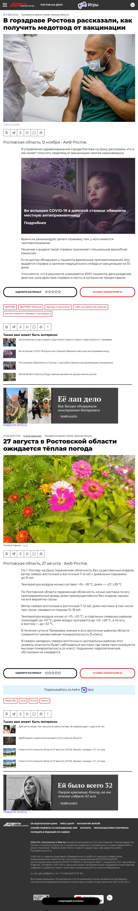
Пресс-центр (67, 823)
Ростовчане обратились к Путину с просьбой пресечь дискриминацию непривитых (66, 362)
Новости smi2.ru (15, 425)
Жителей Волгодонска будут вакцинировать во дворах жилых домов (57, 374)
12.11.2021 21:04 (10, 14)
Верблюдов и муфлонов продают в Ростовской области (50, 738)
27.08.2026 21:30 (11, 435)
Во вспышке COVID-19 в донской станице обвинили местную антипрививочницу (75, 212)
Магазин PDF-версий (88, 823)
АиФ (25, 545)
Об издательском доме (44, 823)
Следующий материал (71, 901)
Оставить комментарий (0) (107, 292)
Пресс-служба (11, 124)
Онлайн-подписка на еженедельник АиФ (54, 828)
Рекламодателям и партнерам (111, 828)
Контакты (85, 828)
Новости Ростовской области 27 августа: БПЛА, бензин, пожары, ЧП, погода (62, 749)
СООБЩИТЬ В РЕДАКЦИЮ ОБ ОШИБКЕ (50, 832)
